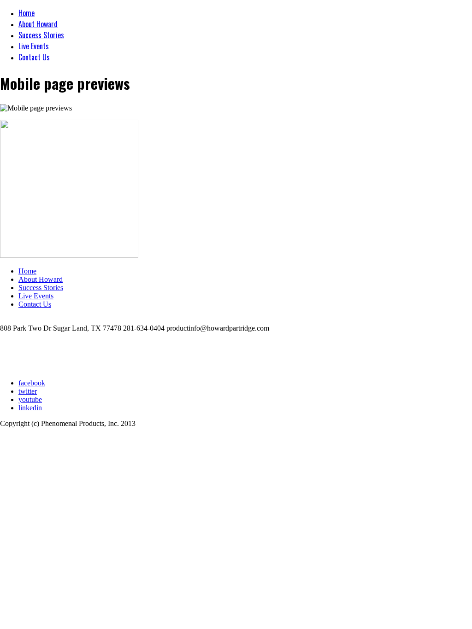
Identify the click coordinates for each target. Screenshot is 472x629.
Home (26, 12)
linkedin (30, 408)
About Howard (38, 23)
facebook (31, 383)
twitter (27, 391)
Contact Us (34, 57)
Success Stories (41, 35)
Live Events (33, 46)
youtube (30, 399)
